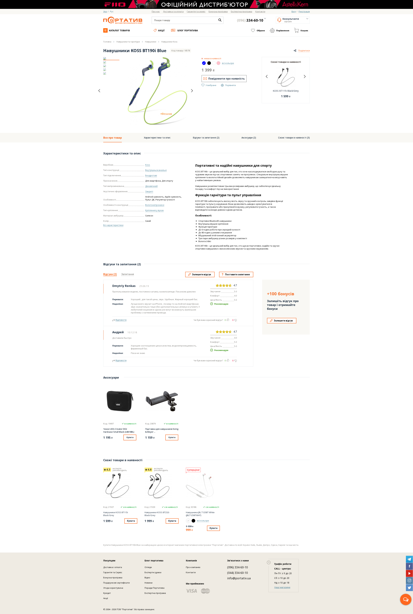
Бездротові (151, 175)
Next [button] (192, 90)
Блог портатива (187, 30)
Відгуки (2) (110, 274)
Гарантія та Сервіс (112, 572)
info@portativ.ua (239, 578)
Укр (105, 11)
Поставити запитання (237, 274)
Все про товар (112, 137)
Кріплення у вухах (154, 210)
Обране (261, 30)
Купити (129, 437)
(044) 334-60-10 (237, 573)
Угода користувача (113, 587)
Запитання (127, 274)
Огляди (148, 567)
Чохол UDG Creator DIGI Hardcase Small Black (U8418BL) (118, 430)
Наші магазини (282, 587)
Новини (148, 582)
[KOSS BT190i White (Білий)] (214, 63)
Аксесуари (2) (249, 137)
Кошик (304, 30)
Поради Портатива (154, 587)
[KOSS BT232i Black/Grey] (161, 485)
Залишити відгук (201, 274)
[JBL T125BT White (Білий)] (188, 520)
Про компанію (193, 567)
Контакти (191, 572)
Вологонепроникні (154, 204)
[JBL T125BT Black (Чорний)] (193, 521)
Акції (161, 30)
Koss (147, 164)
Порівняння (282, 30)
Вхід (294, 11)
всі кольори (228, 63)
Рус (111, 11)
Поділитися (304, 50)
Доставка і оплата (112, 567)
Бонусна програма (112, 577)
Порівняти (230, 85)
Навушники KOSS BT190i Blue (134, 50)
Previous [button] (99, 91)
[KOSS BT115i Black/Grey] (119, 485)
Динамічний (151, 186)
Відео (147, 577)
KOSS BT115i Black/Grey (286, 90)
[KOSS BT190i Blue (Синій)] (203, 63)
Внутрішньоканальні (156, 170)
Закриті (149, 191)
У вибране (211, 85)
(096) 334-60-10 (237, 567)
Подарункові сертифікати (116, 582)
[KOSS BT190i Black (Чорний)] (209, 63)
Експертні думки (153, 572)
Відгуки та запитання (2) (206, 137)
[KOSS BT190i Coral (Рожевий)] (218, 63)
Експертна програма (155, 593)
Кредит (107, 593)
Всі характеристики (113, 225)
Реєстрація (304, 11)
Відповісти (121, 320)
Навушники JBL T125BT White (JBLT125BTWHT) (200, 514)
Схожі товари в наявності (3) (294, 137)
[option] (111, 58)
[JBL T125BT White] (202, 485)
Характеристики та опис (157, 137)
